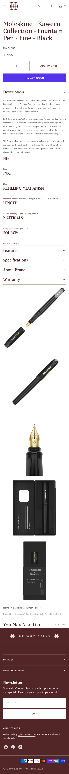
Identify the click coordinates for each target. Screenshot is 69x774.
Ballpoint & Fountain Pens (25, 608)
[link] (34, 637)
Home (6, 608)
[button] (52, 6)
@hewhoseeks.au (26, 734)
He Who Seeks (27, 769)
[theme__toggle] (39, 6)
